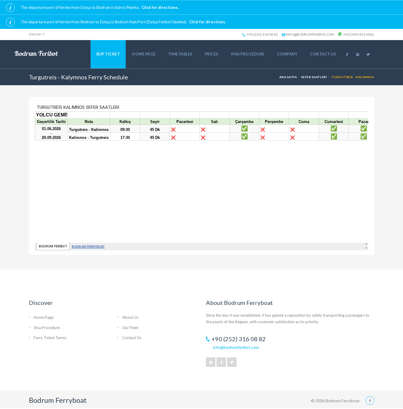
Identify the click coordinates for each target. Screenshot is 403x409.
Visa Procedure (248, 54)
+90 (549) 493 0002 (358, 34)
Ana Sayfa (288, 77)
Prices (211, 54)
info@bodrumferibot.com (310, 34)
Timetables (180, 54)
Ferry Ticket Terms (50, 337)
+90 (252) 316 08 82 (262, 34)
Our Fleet (130, 327)
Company (287, 54)
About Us (130, 317)
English (35, 34)
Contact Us (323, 54)
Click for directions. (160, 7)
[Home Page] (36, 54)
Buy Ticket (108, 54)
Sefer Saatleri (314, 77)
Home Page (144, 54)
